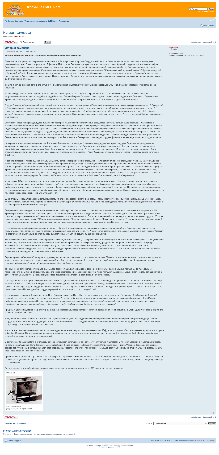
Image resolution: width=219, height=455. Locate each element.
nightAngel (19, 36)
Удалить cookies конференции (177, 440)
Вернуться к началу (213, 413)
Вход (212, 25)
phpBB (104, 445)
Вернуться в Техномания (15, 423)
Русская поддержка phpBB (109, 447)
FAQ (205, 25)
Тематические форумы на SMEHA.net (41, 21)
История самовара (17, 32)
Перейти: (148, 423)
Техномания (64, 21)
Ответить (7, 41)
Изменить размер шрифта (212, 20)
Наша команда (157, 440)
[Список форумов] (15, 10)
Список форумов (15, 21)
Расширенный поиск (206, 11)
